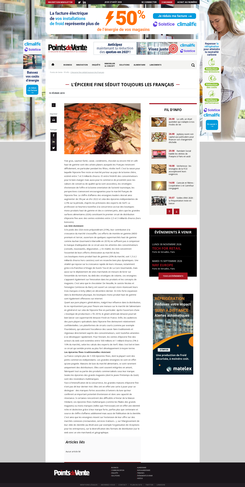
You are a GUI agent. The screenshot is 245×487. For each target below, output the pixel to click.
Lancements (155, 65)
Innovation (82, 65)
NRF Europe (162, 265)
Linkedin (161, 485)
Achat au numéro (187, 2)
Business (68, 65)
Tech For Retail (166, 248)
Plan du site (136, 485)
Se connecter (149, 2)
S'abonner (167, 2)
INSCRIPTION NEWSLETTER (60, 2)
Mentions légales (88, 485)
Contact (122, 485)
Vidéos (140, 478)
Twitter (149, 485)
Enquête (96, 65)
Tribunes (140, 473)
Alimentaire (139, 65)
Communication (117, 470)
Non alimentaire (143, 470)
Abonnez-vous (108, 485)
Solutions (124, 65)
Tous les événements (173, 276)
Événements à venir (145, 476)
